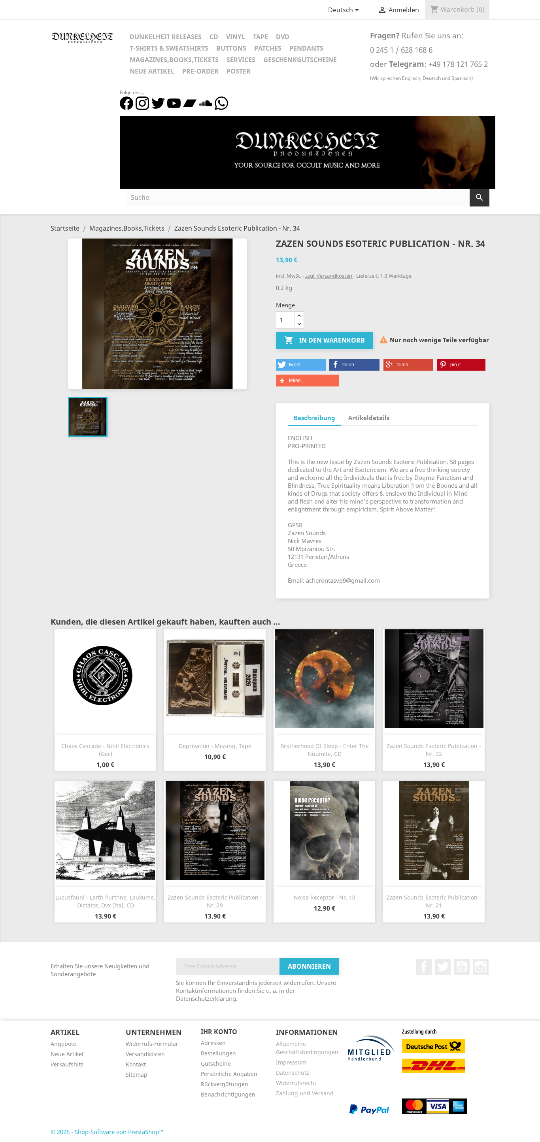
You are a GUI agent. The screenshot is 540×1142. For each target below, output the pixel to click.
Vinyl (235, 36)
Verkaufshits (67, 1064)
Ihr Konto (219, 1031)
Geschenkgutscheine (300, 59)
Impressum (291, 1062)
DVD (282, 36)
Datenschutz (292, 1072)
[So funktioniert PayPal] (369, 1108)
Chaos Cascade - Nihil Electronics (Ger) (105, 750)
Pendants (306, 48)
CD (214, 36)
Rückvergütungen (224, 1084)
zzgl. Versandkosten (329, 275)
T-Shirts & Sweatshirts (169, 48)
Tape (260, 36)
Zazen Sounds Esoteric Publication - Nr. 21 (434, 901)
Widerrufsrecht (296, 1083)
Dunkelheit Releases (166, 36)
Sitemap (136, 1074)
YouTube (462, 967)
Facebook (424, 967)
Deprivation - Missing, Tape (215, 746)
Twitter (443, 967)
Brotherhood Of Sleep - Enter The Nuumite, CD (324, 750)
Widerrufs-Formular (152, 1043)
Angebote (63, 1043)
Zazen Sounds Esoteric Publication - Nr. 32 (434, 750)
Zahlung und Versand (305, 1093)
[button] (301, 365)
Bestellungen (218, 1053)
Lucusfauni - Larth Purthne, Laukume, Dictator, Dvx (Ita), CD (105, 901)
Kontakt (136, 1064)
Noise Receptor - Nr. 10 (324, 897)
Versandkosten (145, 1054)
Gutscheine (216, 1063)
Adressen (213, 1043)
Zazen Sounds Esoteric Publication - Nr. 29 (215, 901)
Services (241, 59)
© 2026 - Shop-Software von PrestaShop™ (107, 1132)
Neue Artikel (152, 71)
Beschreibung (314, 418)
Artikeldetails (368, 418)
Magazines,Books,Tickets (174, 59)
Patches (267, 48)
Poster (239, 71)
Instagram (481, 967)
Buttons (231, 48)
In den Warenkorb (324, 340)
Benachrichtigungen (228, 1094)
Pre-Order (200, 71)
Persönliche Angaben (229, 1074)
